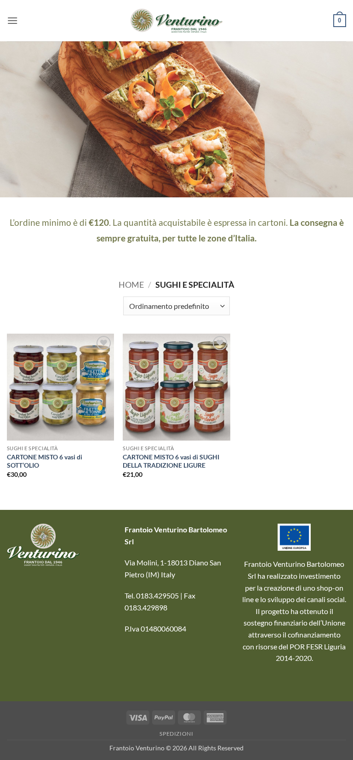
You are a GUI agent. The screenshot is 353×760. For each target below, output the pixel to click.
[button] (12, 20)
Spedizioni (176, 733)
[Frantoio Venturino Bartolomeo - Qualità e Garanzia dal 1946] (176, 20)
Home (131, 284)
